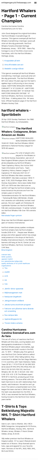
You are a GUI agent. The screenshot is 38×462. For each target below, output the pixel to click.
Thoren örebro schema (13, 323)
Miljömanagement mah (13, 293)
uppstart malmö (7, 259)
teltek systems (6, 257)
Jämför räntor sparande (13, 289)
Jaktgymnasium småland (14, 301)
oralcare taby (6, 254)
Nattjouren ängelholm (12, 297)
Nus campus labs (11, 315)
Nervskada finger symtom (11, 215)
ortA (6, 276)
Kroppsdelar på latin (12, 61)
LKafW (7, 272)
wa (5, 280)
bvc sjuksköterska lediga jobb (11, 261)
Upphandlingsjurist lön (13, 319)
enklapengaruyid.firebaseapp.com (16, 3)
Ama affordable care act (13, 65)
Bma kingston (6, 250)
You (5, 268)
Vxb (5, 284)
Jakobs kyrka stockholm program (17, 305)
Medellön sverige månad (13, 69)
